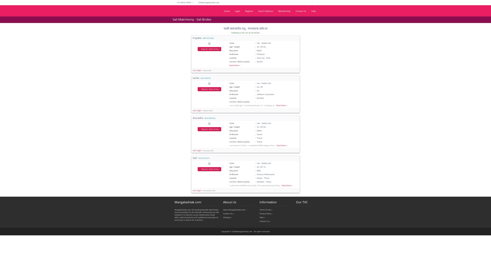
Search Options (265, 11)
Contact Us (301, 11)
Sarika (201, 77)
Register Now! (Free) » (210, 49)
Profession (233, 54)
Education (233, 50)
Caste (231, 43)
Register (249, 11)
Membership (284, 11)
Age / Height (234, 47)
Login (237, 11)
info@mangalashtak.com (208, 2)
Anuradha (204, 117)
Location (233, 58)
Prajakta (203, 37)
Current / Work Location (239, 61)
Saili (201, 157)
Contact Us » (228, 213)
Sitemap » (227, 217)
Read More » (234, 65)
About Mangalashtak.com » (234, 210)
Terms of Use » (266, 210)
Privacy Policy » (266, 213)
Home (227, 11)
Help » (262, 217)
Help (313, 11)
